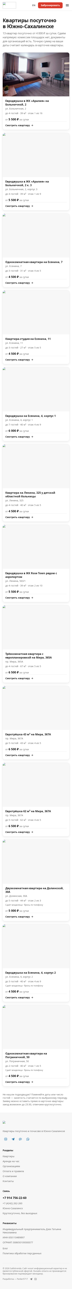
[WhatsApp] (28, 1139)
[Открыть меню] (67, 5)
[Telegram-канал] (13, 1139)
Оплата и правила (13, 1171)
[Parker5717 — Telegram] (31, 1279)
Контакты (8, 1181)
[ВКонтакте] (6, 1139)
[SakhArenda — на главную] (9, 5)
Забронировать (50, 5)
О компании (10, 1176)
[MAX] (20, 1139)
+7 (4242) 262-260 (12, 1203)
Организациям (11, 1166)
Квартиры (8, 1156)
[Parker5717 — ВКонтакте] (35, 1279)
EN (33, 5)
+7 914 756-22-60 (14, 1198)
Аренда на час (11, 1161)
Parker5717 (22, 1279)
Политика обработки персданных (22, 1253)
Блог (5, 1248)
